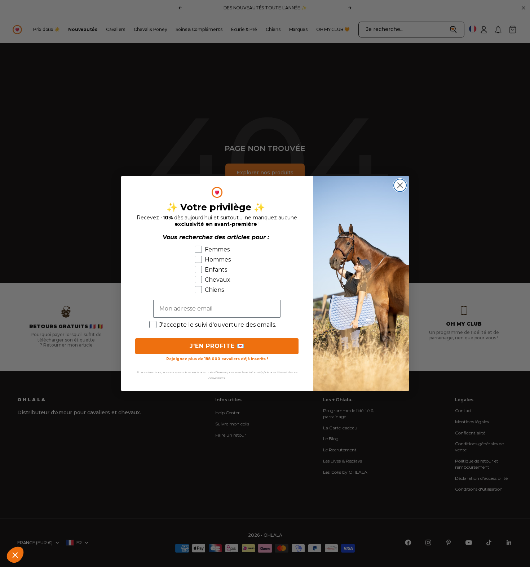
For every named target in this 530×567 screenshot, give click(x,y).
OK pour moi (133, 530)
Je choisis (83, 530)
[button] (15, 554)
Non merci (32, 530)
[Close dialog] (400, 185)
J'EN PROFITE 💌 (217, 346)
